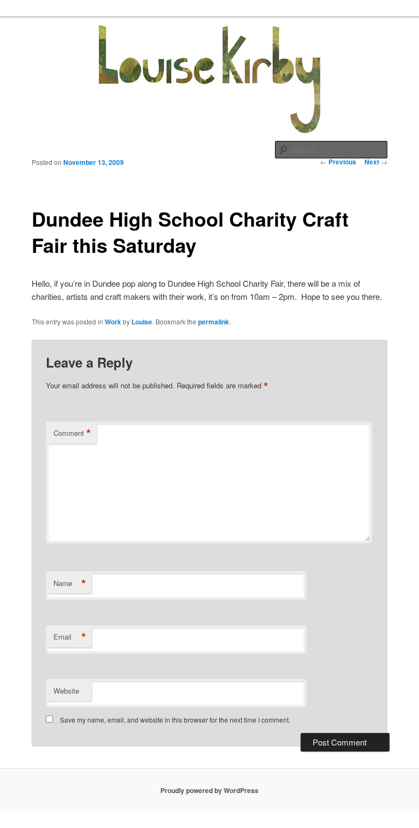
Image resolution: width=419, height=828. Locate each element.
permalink (213, 322)
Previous (338, 162)
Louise (141, 322)
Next (375, 162)
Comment (72, 433)
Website (66, 690)
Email (69, 637)
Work (113, 322)
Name (69, 583)
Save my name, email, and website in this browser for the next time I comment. (175, 719)
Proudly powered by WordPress (209, 790)
